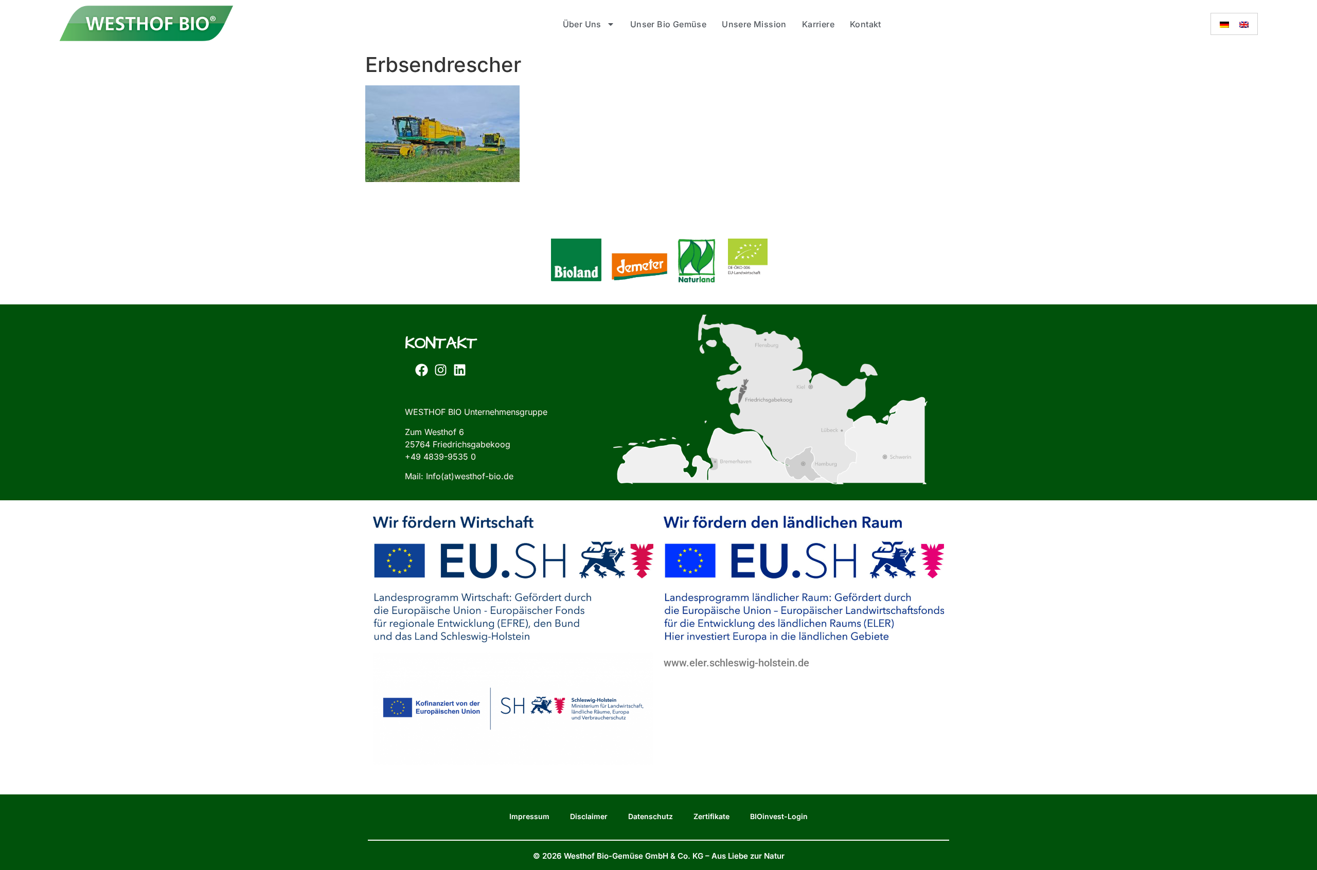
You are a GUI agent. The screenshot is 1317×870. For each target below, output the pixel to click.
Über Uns (582, 24)
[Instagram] (440, 369)
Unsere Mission (754, 24)
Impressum (529, 816)
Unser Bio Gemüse (668, 24)
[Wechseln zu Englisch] (1244, 24)
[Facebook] (421, 369)
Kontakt (865, 24)
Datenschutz (650, 816)
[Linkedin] (459, 369)
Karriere (818, 24)
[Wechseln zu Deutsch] (1224, 24)
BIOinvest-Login (779, 816)
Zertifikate (711, 816)
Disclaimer (589, 816)
